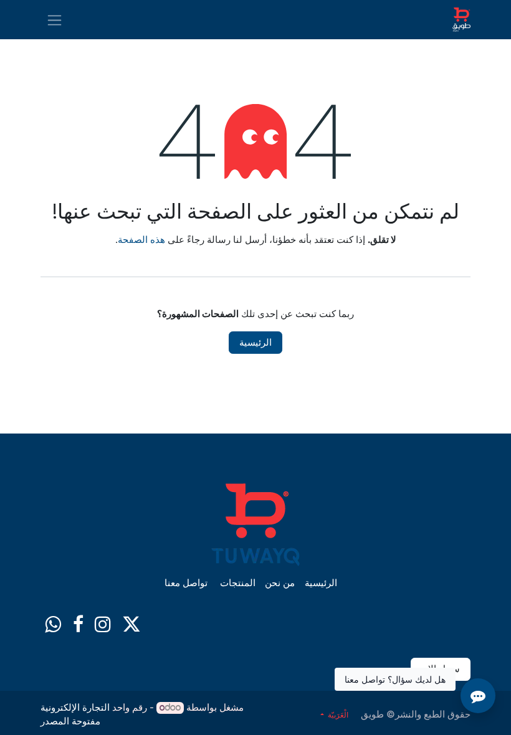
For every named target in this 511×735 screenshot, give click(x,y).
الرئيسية (255, 342)
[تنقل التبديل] (55, 19)
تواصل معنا (186, 583)
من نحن (280, 583)
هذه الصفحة (141, 239)
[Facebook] (78, 624)
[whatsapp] (53, 624)
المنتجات (238, 583)
